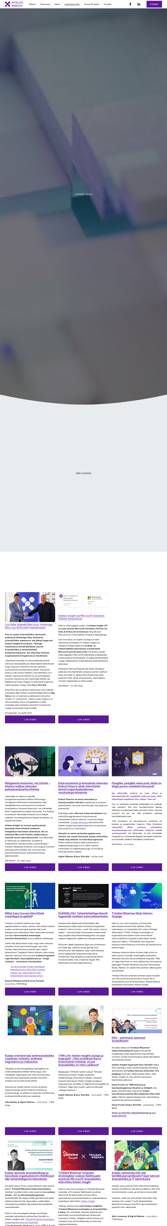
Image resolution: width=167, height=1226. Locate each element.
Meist (57, 4)
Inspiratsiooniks (72, 4)
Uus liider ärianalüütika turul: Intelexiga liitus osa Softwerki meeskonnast (28, 626)
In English (154, 4)
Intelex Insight (88, 1201)
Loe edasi (30, 719)
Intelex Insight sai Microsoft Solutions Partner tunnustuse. (81, 617)
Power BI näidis (91, 4)
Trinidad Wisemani (79, 822)
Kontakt (107, 4)
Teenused (45, 4)
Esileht (32, 4)
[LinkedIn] (139, 4)
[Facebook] (130, 4)
